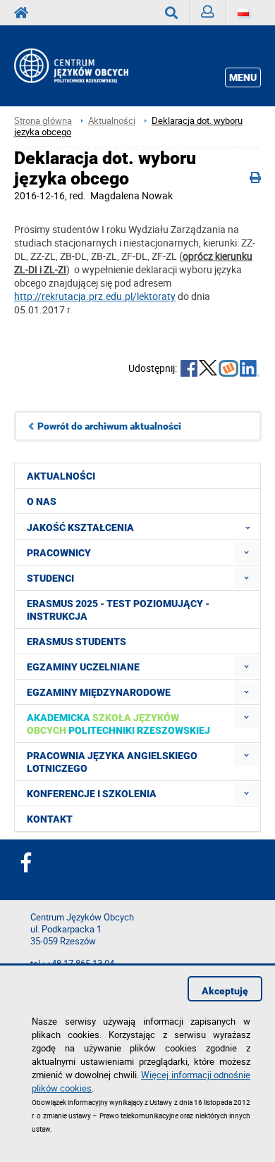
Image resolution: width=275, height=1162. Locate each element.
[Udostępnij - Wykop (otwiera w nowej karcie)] (228, 370)
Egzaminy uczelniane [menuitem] (83, 667)
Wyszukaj (172, 12)
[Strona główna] (85, 65)
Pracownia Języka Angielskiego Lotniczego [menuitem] (112, 762)
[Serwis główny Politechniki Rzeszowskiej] (25, 12)
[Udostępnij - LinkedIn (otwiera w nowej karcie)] (249, 370)
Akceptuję (225, 991)
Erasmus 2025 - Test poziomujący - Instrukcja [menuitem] (118, 610)
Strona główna (43, 121)
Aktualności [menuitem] (61, 476)
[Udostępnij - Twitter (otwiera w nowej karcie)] (208, 370)
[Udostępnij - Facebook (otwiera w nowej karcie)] (189, 370)
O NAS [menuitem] (41, 501)
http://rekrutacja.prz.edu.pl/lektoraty (95, 296)
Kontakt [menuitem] (50, 819)
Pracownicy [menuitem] (59, 552)
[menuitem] (246, 552)
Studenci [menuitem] (50, 578)
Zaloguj (208, 12)
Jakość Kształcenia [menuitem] (80, 527)
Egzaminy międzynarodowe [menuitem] (99, 692)
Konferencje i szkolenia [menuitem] (92, 793)
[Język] (243, 12)
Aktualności (111, 121)
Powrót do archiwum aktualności (109, 426)
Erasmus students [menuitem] (76, 641)
